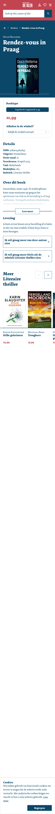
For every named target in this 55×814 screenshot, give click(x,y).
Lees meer (27, 211)
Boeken (14, 28)
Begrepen (39, 808)
